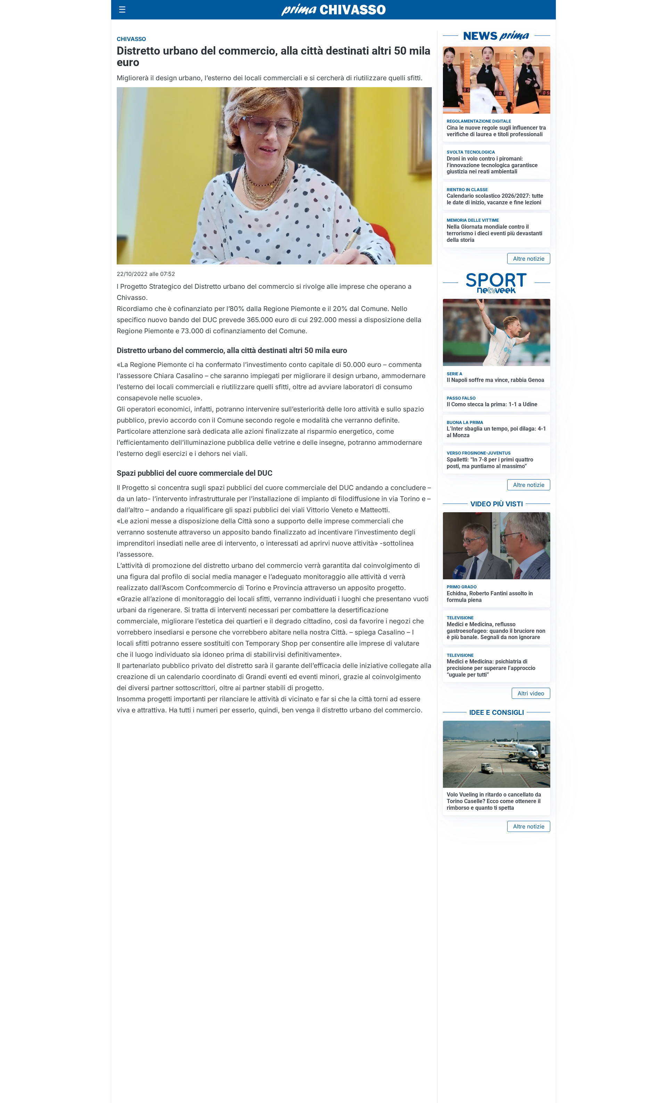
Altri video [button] (531, 693)
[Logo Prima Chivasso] (333, 9)
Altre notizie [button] (528, 258)
